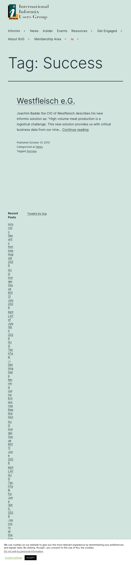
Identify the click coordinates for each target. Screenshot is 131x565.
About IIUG (16, 39)
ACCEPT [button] (31, 557)
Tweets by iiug (37, 213)
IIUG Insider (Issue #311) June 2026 (10, 442)
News (34, 31)
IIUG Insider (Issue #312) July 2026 (10, 288)
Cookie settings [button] (13, 557)
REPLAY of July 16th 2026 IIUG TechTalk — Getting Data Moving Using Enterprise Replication (10, 365)
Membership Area (47, 39)
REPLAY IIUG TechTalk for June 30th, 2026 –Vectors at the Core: (10, 505)
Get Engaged (107, 31)
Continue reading (75, 130)
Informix (14, 31)
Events (62, 31)
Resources (79, 31)
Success (32, 151)
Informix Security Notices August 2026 (10, 245)
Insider (48, 31)
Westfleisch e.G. (46, 100)
